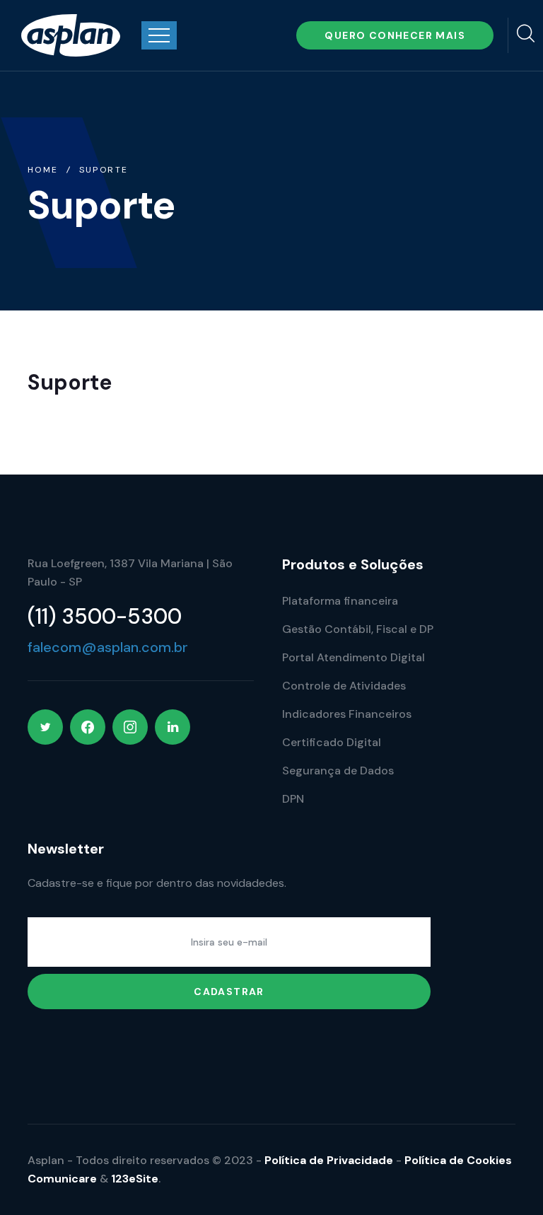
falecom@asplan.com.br (108, 647)
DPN (293, 798)
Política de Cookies (458, 1160)
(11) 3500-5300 (105, 616)
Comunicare (62, 1178)
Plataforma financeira (340, 600)
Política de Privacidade (328, 1160)
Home (43, 169)
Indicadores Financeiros (346, 714)
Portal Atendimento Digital (353, 657)
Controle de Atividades (344, 685)
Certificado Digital (331, 742)
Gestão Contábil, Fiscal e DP (357, 629)
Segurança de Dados (338, 770)
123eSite (134, 1178)
